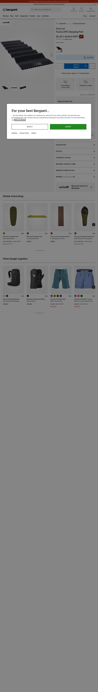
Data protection (20, 120)
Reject (30, 127)
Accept (68, 127)
